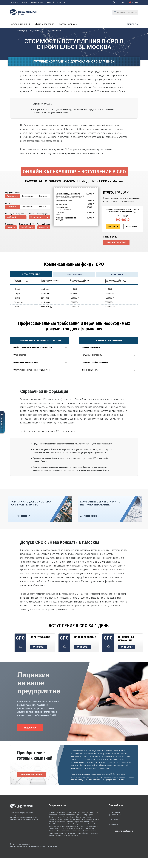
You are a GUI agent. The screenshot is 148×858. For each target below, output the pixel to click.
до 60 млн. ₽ (11, 217)
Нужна (9, 227)
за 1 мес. (42, 227)
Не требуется (35, 217)
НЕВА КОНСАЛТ (16, 844)
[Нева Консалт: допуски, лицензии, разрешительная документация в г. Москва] (25, 12)
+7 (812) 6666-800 (114, 819)
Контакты (132, 24)
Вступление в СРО (37, 31)
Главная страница (17, 31)
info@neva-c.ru (113, 824)
